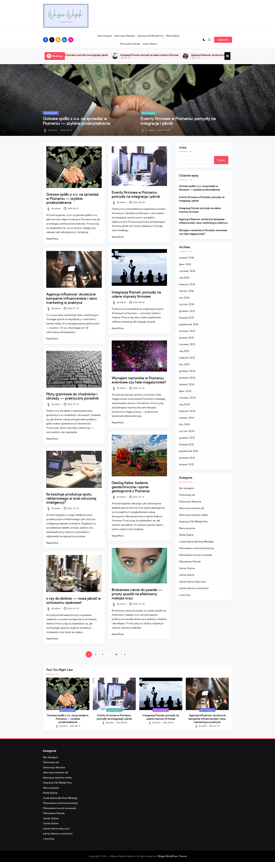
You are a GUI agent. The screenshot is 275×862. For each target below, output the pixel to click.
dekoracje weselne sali (191, 508)
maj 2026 (184, 277)
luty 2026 (184, 297)
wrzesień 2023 (187, 457)
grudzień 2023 (187, 437)
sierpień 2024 (186, 384)
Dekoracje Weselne (124, 35)
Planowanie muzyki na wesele (195, 554)
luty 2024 (184, 424)
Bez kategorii (105, 35)
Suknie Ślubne (149, 43)
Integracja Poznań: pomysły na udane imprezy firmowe (87, 55)
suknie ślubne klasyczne (192, 581)
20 (116, 654)
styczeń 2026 (186, 304)
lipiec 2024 (185, 391)
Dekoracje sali (187, 494)
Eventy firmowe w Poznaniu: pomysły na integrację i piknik (178, 121)
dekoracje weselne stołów (193, 514)
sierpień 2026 (186, 257)
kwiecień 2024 (187, 410)
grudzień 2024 (187, 370)
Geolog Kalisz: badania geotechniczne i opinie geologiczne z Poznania (131, 486)
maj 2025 (184, 351)
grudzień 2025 (187, 310)
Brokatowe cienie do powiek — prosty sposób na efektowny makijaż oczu (137, 594)
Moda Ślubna (172, 35)
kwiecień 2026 (187, 284)
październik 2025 (188, 324)
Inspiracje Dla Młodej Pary (150, 35)
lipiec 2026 (185, 264)
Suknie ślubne (186, 574)
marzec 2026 (186, 290)
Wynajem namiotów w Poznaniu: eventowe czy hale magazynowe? (139, 380)
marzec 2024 (186, 417)
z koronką (184, 594)
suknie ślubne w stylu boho (194, 588)
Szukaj (182, 147)
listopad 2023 (186, 444)
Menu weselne (187, 528)
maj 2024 (184, 404)
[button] (223, 40)
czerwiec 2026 (187, 270)
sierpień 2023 (186, 464)
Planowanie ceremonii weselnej (196, 548)
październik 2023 (188, 451)
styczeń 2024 (186, 431)
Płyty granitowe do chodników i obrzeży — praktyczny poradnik (72, 396)
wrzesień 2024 (187, 377)
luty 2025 (184, 364)
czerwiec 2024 (187, 397)
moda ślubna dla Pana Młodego (196, 541)
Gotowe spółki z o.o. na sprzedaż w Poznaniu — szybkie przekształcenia (76, 121)
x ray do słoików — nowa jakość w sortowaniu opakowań (73, 600)
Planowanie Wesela (130, 43)
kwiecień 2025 (187, 357)
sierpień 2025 (186, 337)
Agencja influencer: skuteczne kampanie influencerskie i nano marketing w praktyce (173, 55)
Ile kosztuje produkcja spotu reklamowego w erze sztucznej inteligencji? (71, 498)
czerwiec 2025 (187, 344)
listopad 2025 (186, 317)
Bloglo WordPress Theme (172, 856)
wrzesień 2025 (187, 330)
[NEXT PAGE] (124, 654)
